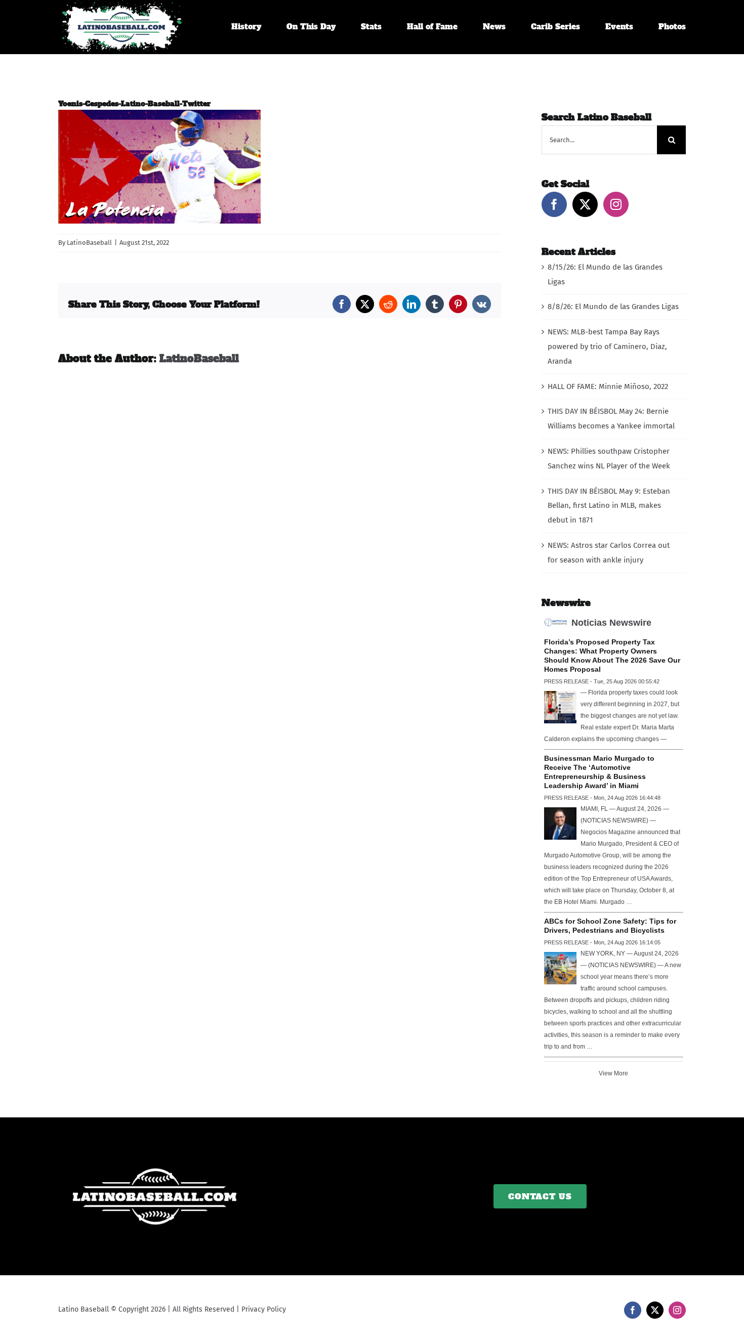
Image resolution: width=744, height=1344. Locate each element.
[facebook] (632, 1310)
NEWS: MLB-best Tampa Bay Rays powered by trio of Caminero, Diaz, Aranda (607, 346)
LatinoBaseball (89, 242)
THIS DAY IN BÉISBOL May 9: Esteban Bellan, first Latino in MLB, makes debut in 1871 (609, 506)
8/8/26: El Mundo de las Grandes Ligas (613, 306)
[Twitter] (585, 204)
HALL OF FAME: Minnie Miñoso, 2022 (608, 386)
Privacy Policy (263, 1309)
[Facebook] (554, 204)
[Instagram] (616, 204)
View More (613, 1073)
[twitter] (655, 1310)
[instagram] (677, 1310)
